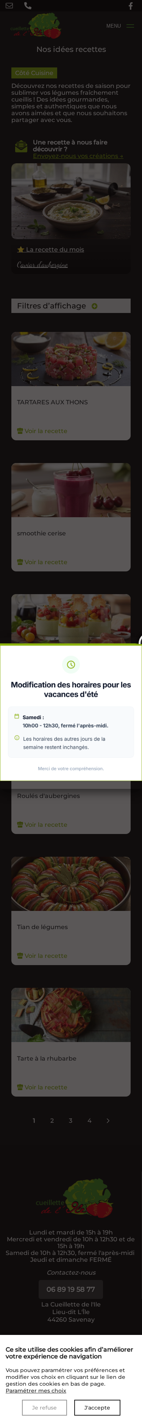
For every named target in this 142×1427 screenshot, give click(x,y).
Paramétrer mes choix (36, 1390)
